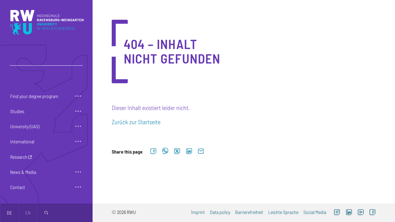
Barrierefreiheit (249, 212)
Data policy (220, 212)
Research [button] (18, 157)
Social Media (314, 212)
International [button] (22, 141)
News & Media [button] (23, 172)
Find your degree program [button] (34, 96)
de (9, 213)
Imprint (198, 212)
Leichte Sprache (283, 212)
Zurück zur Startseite (136, 121)
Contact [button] (17, 187)
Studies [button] (17, 111)
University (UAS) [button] (24, 126)
